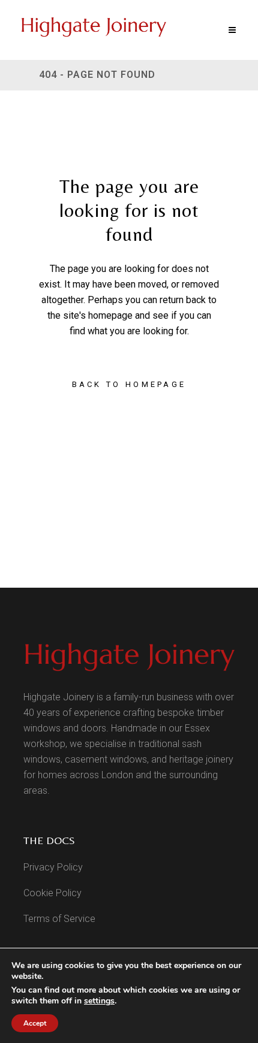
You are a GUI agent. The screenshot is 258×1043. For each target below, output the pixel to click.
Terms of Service (59, 918)
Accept (34, 1023)
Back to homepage (129, 384)
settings (99, 1001)
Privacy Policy (53, 867)
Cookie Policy (52, 893)
